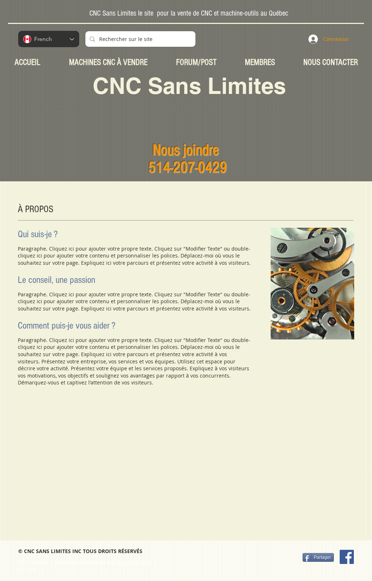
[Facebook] (347, 557)
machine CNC (134, 562)
